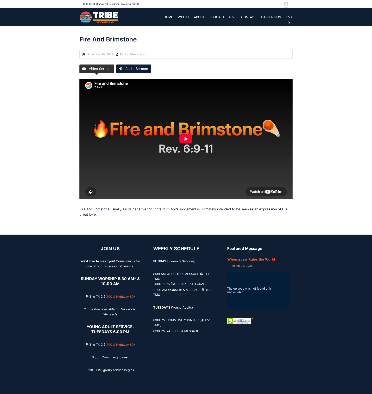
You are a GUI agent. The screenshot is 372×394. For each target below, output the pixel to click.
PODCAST (216, 17)
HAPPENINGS (271, 17)
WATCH (183, 17)
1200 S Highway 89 (119, 297)
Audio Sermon (136, 69)
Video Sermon (99, 69)
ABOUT (199, 17)
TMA (289, 17)
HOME (168, 17)
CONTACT (248, 17)
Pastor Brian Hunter (132, 54)
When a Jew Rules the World (251, 259)
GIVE (232, 17)
